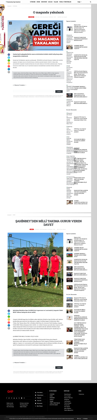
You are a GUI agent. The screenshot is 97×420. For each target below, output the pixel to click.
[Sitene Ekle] (25, 398)
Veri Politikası (10, 406)
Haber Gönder (23, 406)
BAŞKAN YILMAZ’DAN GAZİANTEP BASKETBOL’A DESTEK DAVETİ (81, 39)
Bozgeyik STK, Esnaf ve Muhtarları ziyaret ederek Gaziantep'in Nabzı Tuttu (80, 118)
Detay (79, 418)
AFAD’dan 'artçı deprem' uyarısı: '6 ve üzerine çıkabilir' (80, 130)
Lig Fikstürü (67, 401)
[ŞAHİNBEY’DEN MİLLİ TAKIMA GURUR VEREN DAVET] (35, 269)
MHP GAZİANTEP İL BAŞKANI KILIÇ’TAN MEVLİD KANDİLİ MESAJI (80, 95)
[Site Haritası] (22, 398)
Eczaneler (66, 399)
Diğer (79, 2)
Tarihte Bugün (67, 403)
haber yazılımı (48, 417)
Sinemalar (67, 405)
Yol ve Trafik (67, 396)
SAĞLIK (50, 2)
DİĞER (38, 2)
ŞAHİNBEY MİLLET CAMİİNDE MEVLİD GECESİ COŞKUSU (80, 47)
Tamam (86, 418)
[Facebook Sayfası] (7, 398)
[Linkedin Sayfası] (17, 398)
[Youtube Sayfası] (15, 398)
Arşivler (39, 400)
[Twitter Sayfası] (10, 398)
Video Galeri (40, 395)
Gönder (59, 91)
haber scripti (62, 417)
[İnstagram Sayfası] (12, 398)
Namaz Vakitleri (68, 397)
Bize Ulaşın (40, 406)
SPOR (14, 215)
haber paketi (55, 417)
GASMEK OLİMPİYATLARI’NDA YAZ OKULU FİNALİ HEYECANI (81, 202)
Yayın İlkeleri (10, 405)
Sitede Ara (81, 394)
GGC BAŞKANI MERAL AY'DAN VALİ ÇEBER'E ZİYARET (79, 141)
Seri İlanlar (67, 406)
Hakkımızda (10, 403)
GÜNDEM (32, 2)
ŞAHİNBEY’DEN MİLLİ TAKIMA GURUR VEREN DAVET (80, 88)
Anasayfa (9, 6)
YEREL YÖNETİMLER (65, 2)
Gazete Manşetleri (68, 410)
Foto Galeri (40, 392)
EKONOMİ (44, 2)
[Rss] (20, 398)
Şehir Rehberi (67, 408)
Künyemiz (39, 403)
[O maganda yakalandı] (35, 35)
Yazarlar (39, 398)
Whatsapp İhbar (24, 405)
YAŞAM (56, 2)
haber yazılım (69, 417)
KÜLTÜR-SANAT (54, 405)
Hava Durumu (67, 394)
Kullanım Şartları (24, 403)
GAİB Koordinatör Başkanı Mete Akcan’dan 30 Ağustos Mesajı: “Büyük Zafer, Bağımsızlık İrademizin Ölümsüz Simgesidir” (81, 74)
